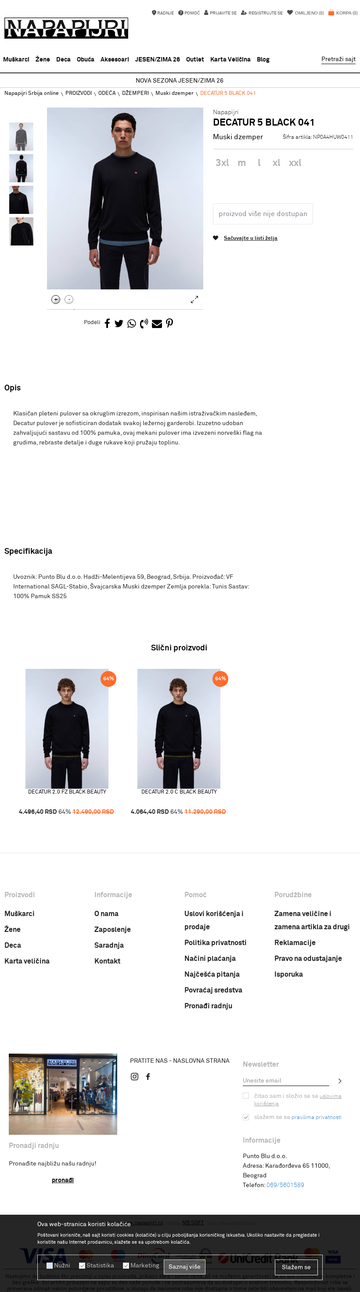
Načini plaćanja (210, 958)
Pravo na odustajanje (308, 958)
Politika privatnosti (215, 942)
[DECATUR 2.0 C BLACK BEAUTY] (178, 729)
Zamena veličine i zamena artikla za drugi (312, 920)
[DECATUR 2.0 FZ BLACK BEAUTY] (67, 729)
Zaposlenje (112, 929)
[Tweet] (118, 324)
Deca (12, 945)
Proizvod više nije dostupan (263, 213)
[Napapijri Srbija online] (66, 28)
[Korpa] (343, 17)
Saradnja (109, 945)
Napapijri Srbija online (31, 93)
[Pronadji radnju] (63, 1094)
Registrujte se (265, 13)
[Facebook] (107, 324)
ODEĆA (106, 93)
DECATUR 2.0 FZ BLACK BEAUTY (67, 792)
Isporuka (288, 974)
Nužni (62, 1266)
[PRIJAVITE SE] (340, 1080)
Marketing (144, 1266)
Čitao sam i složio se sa (298, 1100)
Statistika (100, 1266)
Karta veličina (27, 961)
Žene (12, 929)
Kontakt (107, 961)
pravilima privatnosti (317, 1117)
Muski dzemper (174, 93)
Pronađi (63, 1180)
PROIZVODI (78, 93)
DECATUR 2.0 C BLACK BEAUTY (179, 792)
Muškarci (19, 913)
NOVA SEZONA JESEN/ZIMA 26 (179, 81)
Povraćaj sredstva (213, 990)
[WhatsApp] (131, 324)
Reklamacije (295, 942)
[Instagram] (135, 1076)
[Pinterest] (169, 324)
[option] (180, 81)
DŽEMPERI (135, 93)
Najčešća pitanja (212, 974)
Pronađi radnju (208, 1006)
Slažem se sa (298, 1117)
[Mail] (157, 324)
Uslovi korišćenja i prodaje (214, 920)
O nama (106, 913)
